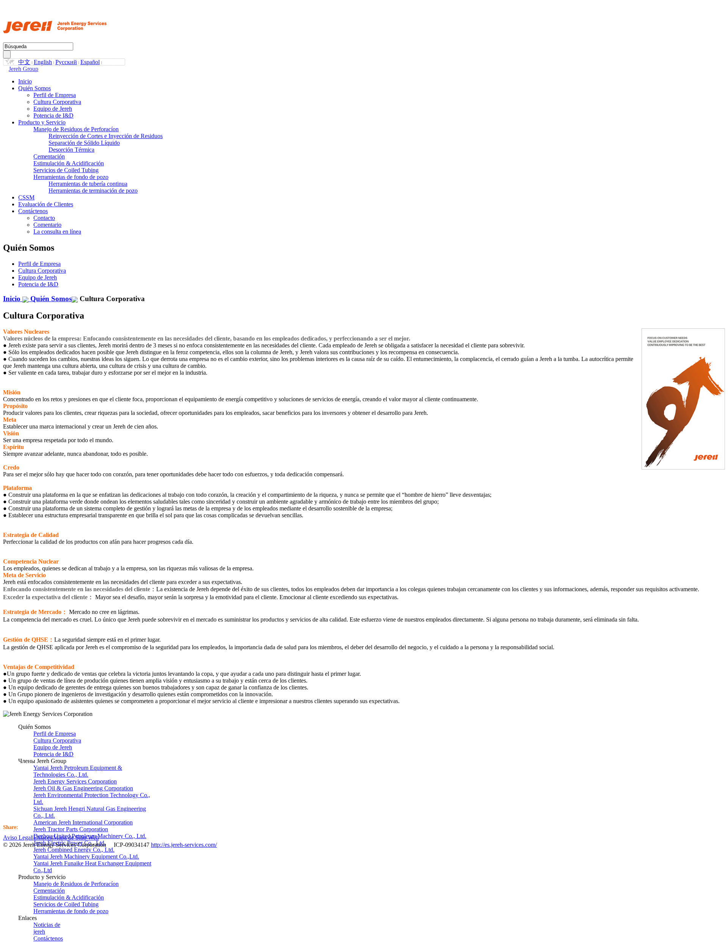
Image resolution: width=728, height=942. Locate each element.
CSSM (26, 197)
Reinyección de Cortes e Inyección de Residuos (106, 136)
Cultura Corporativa (57, 102)
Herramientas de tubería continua (88, 184)
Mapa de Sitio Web (76, 837)
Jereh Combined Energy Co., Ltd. (74, 849)
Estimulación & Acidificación (68, 163)
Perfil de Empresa (54, 95)
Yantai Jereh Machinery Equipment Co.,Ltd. (86, 856)
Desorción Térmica (71, 149)
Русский (66, 62)
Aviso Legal (17, 837)
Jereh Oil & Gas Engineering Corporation (83, 788)
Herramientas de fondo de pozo (70, 177)
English (43, 62)
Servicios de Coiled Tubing (66, 170)
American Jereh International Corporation (83, 822)
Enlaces (42, 837)
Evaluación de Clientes (45, 204)
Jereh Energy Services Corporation (75, 781)
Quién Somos (34, 88)
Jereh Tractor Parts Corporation (70, 829)
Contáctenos (33, 211)
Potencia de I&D (53, 115)
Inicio (25, 81)
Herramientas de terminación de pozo (93, 190)
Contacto (44, 218)
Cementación (49, 156)
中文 (24, 62)
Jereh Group (23, 69)
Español (90, 62)
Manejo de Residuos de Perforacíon (76, 129)
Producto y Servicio (42, 122)
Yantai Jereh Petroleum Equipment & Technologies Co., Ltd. (77, 771)
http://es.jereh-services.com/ (184, 845)
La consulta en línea (57, 231)
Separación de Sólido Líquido (84, 143)
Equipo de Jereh (52, 108)
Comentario (47, 224)
